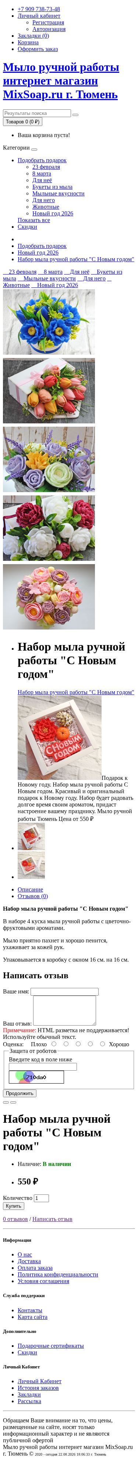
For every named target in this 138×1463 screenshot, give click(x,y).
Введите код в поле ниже (40, 1059)
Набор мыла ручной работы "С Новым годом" (76, 259)
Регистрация (48, 22)
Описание (30, 889)
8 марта (41, 173)
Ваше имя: (16, 991)
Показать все (34, 220)
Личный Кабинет (39, 1381)
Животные (45, 207)
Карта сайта (32, 1317)
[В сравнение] (13, 1102)
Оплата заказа (35, 1268)
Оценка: (13, 1044)
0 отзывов (15, 1219)
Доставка (29, 1261)
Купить (13, 1206)
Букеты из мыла (52, 187)
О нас (25, 1254)
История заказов (38, 1388)
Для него (43, 200)
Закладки (29, 1394)
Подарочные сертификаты (51, 1346)
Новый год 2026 (52, 213)
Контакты (30, 1310)
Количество (17, 1198)
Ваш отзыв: (17, 1023)
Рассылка (29, 1401)
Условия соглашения (43, 1281)
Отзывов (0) (33, 896)
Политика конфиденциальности (58, 1274)
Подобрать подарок (42, 160)
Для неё (42, 180)
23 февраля (46, 167)
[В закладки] (6, 1102)
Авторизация (49, 29)
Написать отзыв (52, 1219)
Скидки (27, 227)
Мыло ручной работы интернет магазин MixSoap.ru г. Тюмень (61, 80)
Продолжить (19, 1093)
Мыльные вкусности (58, 193)
